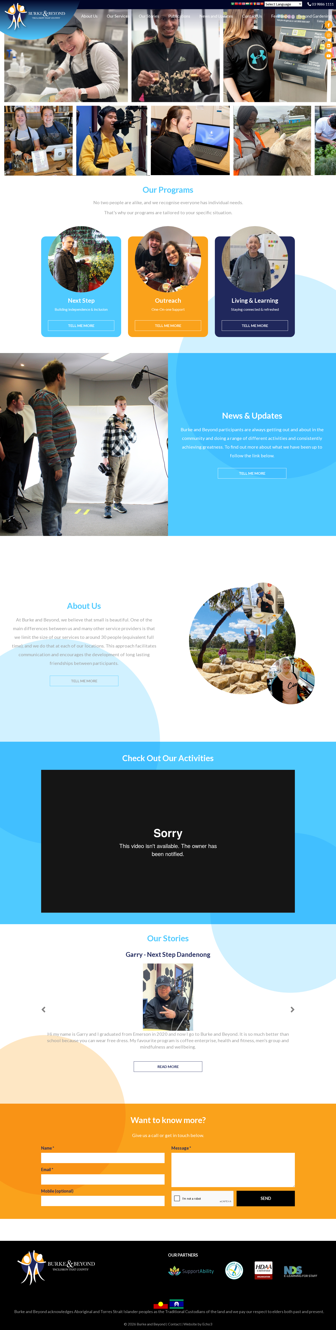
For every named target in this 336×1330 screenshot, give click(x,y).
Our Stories (149, 16)
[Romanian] (254, 4)
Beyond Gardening (314, 16)
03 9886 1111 (322, 4)
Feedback (280, 16)
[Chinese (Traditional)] (240, 4)
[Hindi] (247, 4)
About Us (89, 16)
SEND (266, 1198)
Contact (174, 1324)
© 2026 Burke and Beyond (144, 1324)
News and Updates (216, 16)
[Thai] (258, 4)
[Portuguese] (251, 4)
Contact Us (252, 16)
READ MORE (168, 1066)
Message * (181, 1148)
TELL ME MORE (81, 325)
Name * (47, 1148)
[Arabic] (233, 4)
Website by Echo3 (197, 1324)
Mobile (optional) (57, 1191)
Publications (179, 16)
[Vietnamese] (262, 4)
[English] (243, 4)
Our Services (118, 16)
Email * (47, 1169)
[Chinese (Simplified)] (236, 4)
